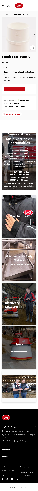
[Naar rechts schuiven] (34, 34)
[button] (3, 5)
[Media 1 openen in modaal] (19, 34)
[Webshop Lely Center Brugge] (6, 421)
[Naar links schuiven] (4, 34)
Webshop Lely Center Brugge (21, 487)
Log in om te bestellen (15, 89)
